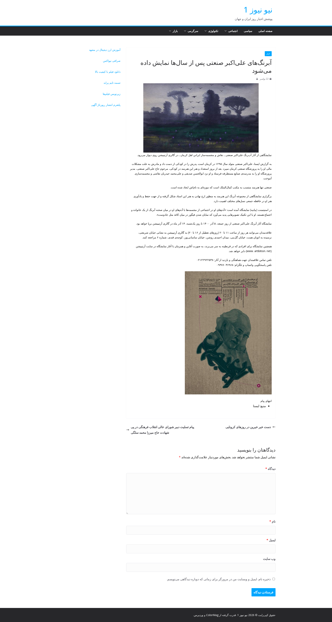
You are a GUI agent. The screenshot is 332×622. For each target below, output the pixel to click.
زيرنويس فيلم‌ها (111, 94)
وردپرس (198, 615)
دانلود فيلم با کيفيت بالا (107, 71)
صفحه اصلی (265, 31)
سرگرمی (193, 31)
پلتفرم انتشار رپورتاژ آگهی (105, 105)
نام (272, 521)
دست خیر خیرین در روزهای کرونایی (248, 427)
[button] (226, 31)
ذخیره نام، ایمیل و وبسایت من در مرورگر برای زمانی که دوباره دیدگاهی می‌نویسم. (219, 579)
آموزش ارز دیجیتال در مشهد (104, 50)
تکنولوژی (213, 31)
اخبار (268, 53)
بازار (175, 31)
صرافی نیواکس (111, 61)
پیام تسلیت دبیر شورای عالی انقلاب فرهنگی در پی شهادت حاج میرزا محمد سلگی (162, 430)
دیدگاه (270, 469)
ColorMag (212, 615)
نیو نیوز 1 (258, 9)
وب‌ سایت (269, 559)
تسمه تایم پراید (112, 82)
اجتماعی (233, 31)
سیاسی (248, 31)
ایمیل (271, 540)
